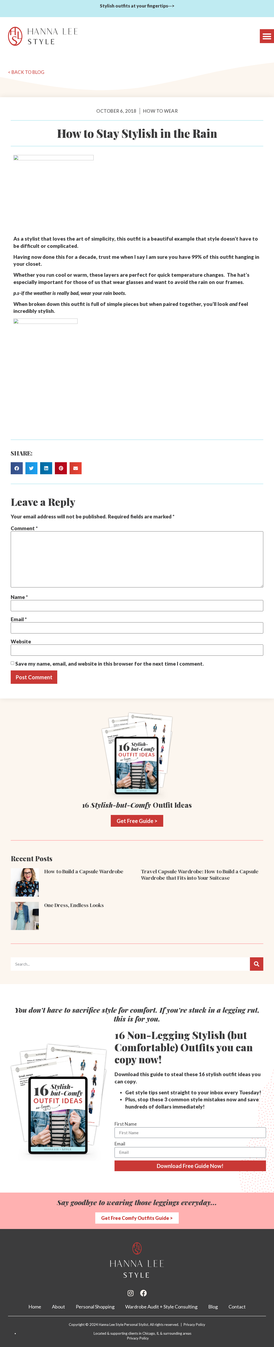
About (58, 1307)
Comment (24, 528)
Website (21, 641)
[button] (267, 36)
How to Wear (160, 111)
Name (19, 596)
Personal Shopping (95, 1307)
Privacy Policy (138, 1338)
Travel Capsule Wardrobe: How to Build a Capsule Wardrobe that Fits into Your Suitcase (199, 875)
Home (34, 1307)
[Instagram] (130, 1293)
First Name (126, 1124)
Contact (237, 1307)
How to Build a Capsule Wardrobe (83, 871)
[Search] (256, 964)
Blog (213, 1307)
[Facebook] (143, 1293)
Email (19, 619)
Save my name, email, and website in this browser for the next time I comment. (109, 663)
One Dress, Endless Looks (74, 905)
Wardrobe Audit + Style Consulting (161, 1307)
